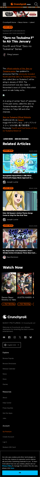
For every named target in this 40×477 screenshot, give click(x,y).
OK (20, 473)
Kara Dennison (12, 257)
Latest (32, 22)
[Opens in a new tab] (20, 14)
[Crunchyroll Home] (15, 318)
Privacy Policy (7, 466)
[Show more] (4, 4)
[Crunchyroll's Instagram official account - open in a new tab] (14, 337)
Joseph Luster (12, 182)
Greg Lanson (13, 54)
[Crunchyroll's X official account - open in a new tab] (20, 337)
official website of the (16, 69)
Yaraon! (21, 120)
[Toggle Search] (36, 4)
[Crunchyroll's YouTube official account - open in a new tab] (4, 337)
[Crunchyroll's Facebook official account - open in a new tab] (9, 337)
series (13, 71)
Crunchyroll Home (9, 22)
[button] (12, 345)
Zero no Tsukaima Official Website (17, 117)
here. (12, 468)
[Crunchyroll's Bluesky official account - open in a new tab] (30, 337)
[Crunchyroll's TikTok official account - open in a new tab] (25, 337)
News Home (23, 22)
